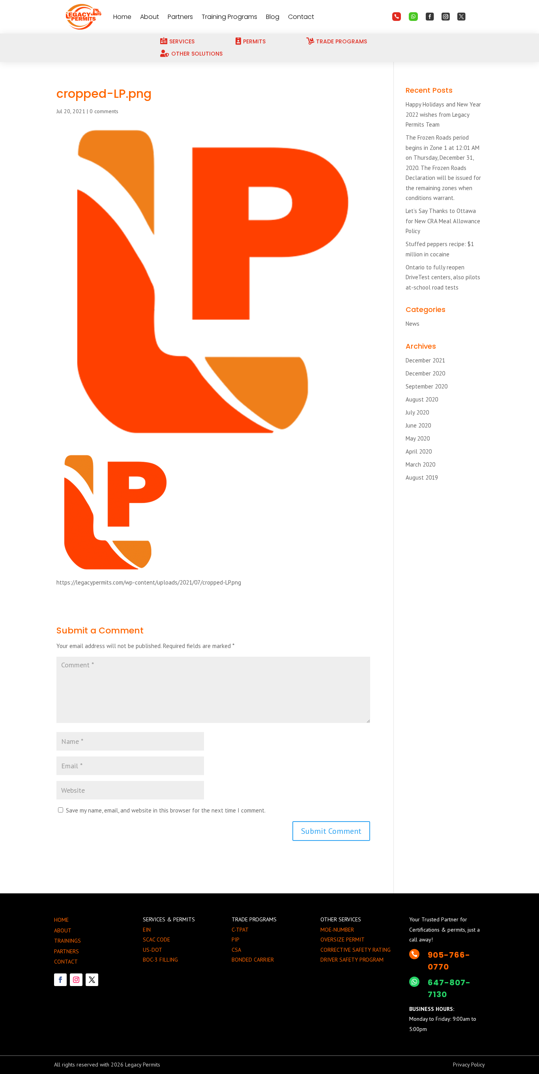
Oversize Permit (342, 939)
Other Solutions (197, 54)
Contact (301, 16)
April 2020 (419, 451)
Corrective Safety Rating (355, 949)
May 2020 (418, 438)
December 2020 (425, 373)
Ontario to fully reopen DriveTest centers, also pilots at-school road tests (443, 277)
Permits (254, 41)
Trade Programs (341, 41)
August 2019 (422, 477)
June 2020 (418, 425)
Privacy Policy (469, 1064)
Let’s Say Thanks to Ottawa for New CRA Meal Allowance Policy (443, 221)
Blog (272, 16)
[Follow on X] (92, 979)
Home (122, 16)
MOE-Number (337, 929)
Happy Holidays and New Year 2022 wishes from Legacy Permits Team (443, 114)
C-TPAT (240, 929)
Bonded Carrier (253, 959)
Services (182, 41)
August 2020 (422, 399)
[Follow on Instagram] (76, 979)
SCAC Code (156, 939)
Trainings (67, 940)
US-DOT (152, 949)
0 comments (104, 111)
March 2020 (420, 464)
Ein (147, 929)
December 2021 (425, 360)
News (412, 323)
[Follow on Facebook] (60, 979)
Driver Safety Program (352, 959)
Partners (180, 16)
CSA (236, 949)
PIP (236, 939)
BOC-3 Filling (160, 959)
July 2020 (417, 412)
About (149, 16)
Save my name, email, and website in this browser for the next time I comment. (166, 810)
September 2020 (426, 386)
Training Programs (229, 16)
